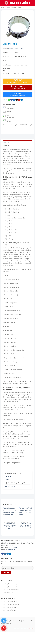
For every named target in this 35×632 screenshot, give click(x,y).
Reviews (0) (6, 145)
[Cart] (33, 3)
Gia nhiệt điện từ (10, 486)
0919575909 (11, 549)
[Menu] (2, 3)
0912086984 (13, 547)
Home (2, 7)
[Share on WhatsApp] (9, 100)
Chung (7, 480)
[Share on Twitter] (14, 100)
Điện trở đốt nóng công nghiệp (15, 7)
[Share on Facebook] (11, 100)
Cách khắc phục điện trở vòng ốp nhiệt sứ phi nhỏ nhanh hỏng (25, 525)
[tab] (17, 142)
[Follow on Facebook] (2, 554)
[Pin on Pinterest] (19, 100)
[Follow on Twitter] (7, 554)
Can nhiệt (8, 476)
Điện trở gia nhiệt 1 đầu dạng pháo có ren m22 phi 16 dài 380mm (10, 526)
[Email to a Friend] (16, 100)
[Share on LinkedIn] (21, 100)
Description (7, 142)
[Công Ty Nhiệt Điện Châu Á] (18, 3)
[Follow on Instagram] (5, 554)
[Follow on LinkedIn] (10, 554)
